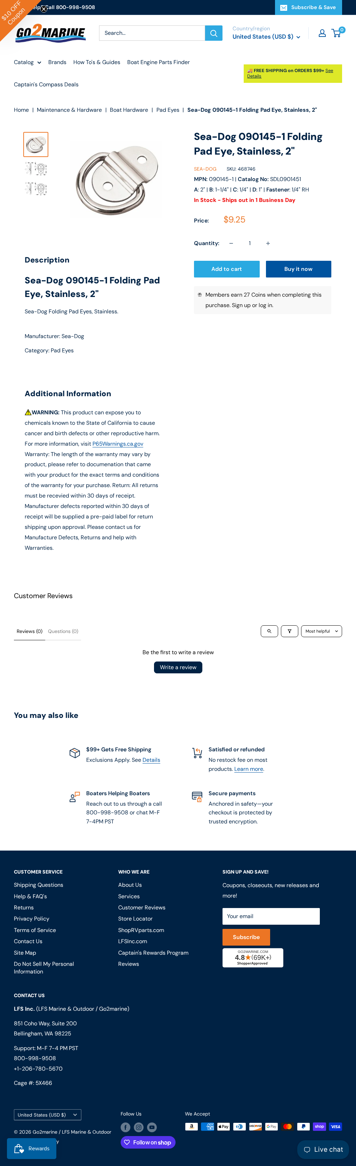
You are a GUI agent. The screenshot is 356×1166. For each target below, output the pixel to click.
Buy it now (298, 269)
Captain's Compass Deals (46, 84)
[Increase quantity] (268, 243)
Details (151, 760)
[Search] (213, 33)
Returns (24, 907)
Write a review (178, 667)
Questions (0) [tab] (63, 631)
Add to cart (226, 269)
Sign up (241, 305)
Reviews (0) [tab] (29, 631)
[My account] (322, 33)
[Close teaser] (43, 9)
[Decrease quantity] (231, 243)
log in (265, 305)
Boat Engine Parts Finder (158, 62)
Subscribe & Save (313, 7)
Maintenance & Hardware (69, 110)
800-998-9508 (35, 1058)
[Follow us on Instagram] (139, 1127)
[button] (21, 21)
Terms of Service (35, 930)
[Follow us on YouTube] (152, 1127)
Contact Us (28, 941)
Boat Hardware (129, 110)
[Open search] (269, 631)
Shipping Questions (38, 885)
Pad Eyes (167, 110)
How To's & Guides (96, 62)
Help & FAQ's (30, 896)
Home (21, 110)
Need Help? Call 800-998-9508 (54, 7)
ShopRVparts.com (141, 930)
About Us (130, 885)
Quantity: (206, 243)
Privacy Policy (31, 918)
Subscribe (246, 937)
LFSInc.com (132, 941)
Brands (57, 62)
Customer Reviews (141, 907)
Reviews (128, 964)
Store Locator (135, 918)
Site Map (25, 952)
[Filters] (289, 631)
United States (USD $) (42, 1115)
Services (129, 896)
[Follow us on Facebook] (125, 1127)
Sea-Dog (205, 169)
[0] (336, 33)
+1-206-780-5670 (38, 1068)
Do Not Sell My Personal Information (44, 967)
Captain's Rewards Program (153, 952)
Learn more (248, 769)
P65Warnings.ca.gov (117, 443)
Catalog (24, 62)
